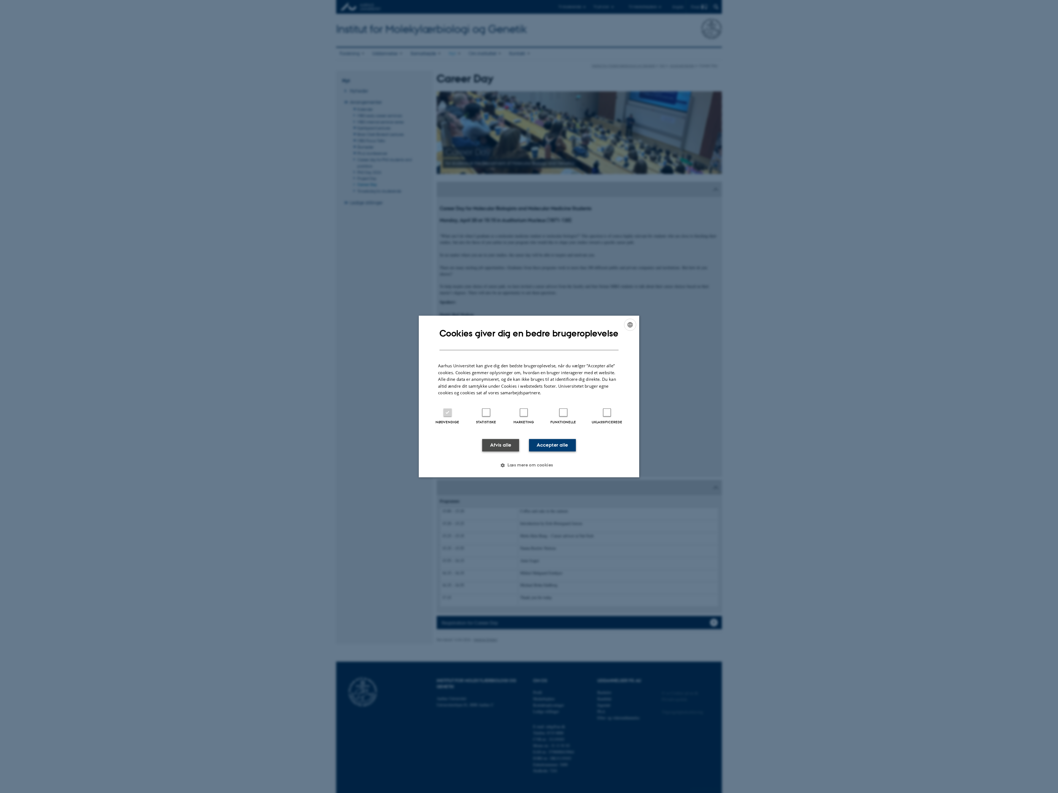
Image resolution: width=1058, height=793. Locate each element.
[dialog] (529, 396)
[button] (529, 465)
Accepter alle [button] (552, 445)
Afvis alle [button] (500, 445)
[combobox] (630, 324)
